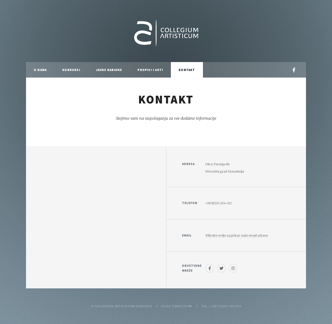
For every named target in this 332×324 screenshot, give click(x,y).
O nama (40, 70)
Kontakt (187, 70)
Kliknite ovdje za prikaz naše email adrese (236, 235)
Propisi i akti (150, 70)
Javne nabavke (109, 70)
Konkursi (71, 70)
